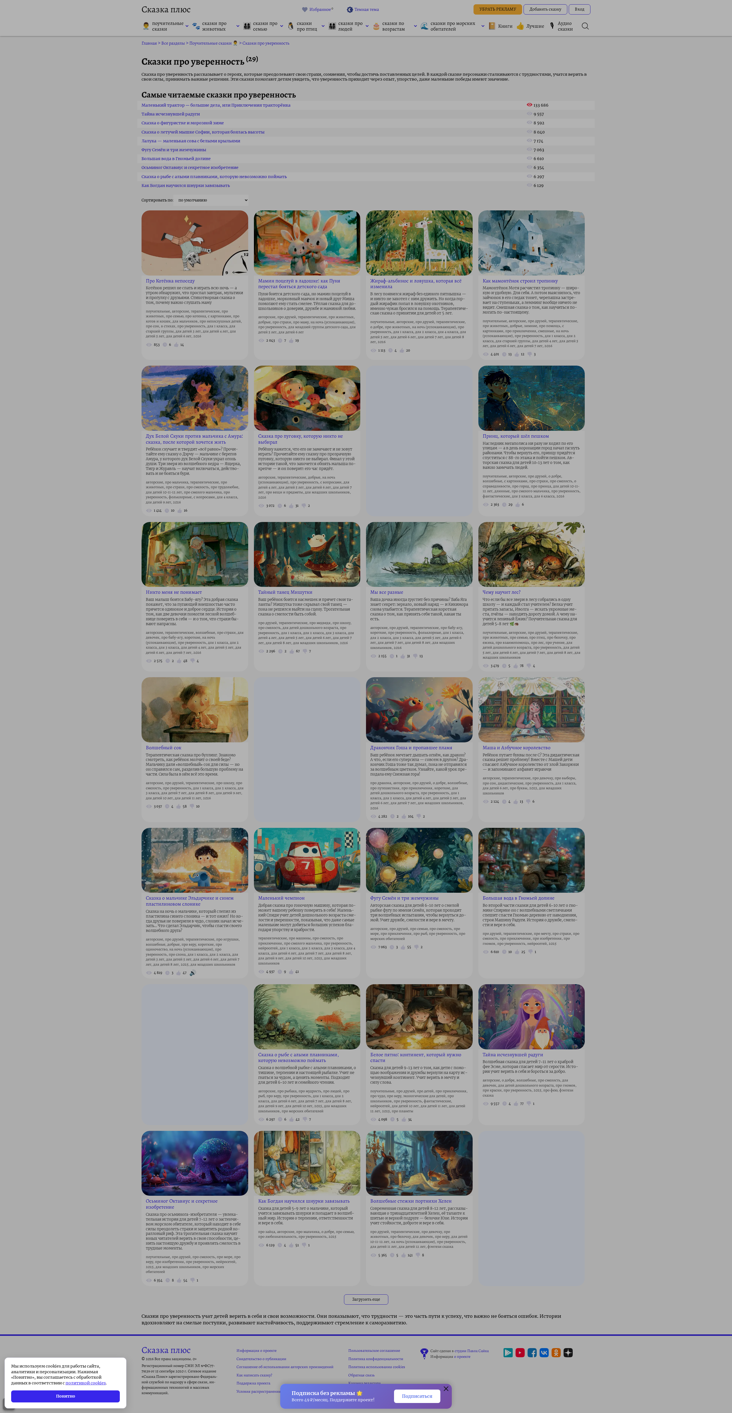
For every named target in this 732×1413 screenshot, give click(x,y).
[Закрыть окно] (446, 1389)
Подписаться (417, 1396)
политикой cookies (85, 1383)
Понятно (65, 1396)
